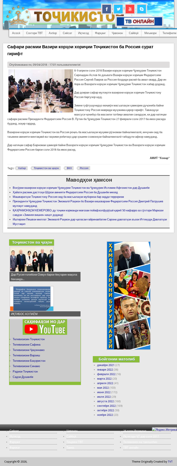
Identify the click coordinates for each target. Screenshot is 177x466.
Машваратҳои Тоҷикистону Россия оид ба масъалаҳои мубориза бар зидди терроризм (68, 196)
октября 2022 (105, 410)
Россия (84, 168)
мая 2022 (103, 387)
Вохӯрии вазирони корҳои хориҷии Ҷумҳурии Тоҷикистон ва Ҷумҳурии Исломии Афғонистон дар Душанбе (81, 187)
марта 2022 (104, 378)
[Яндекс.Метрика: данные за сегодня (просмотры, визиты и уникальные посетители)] (164, 429)
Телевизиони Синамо (26, 366)
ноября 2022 (105, 414)
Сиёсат (67, 33)
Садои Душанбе (23, 377)
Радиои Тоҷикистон (25, 371)
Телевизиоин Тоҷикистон (29, 339)
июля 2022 (104, 396)
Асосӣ (16, 33)
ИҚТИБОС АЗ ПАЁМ (24, 314)
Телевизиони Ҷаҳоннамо (28, 350)
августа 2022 (105, 401)
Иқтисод (83, 33)
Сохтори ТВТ (34, 33)
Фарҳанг (100, 33)
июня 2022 (104, 392)
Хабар (22, 168)
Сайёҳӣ (133, 33)
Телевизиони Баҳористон (29, 360)
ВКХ (69, 168)
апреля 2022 (105, 383)
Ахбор (53, 33)
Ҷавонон (117, 33)
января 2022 (105, 369)
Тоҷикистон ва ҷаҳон (46, 168)
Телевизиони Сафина (26, 344)
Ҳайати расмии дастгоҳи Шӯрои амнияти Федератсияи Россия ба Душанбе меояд (65, 192)
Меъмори (150, 33)
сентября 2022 (106, 405)
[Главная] (69, 24)
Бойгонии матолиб (117, 359)
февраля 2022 (106, 374)
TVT (170, 461)
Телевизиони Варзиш (26, 355)
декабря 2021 (105, 365)
